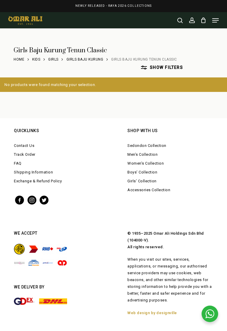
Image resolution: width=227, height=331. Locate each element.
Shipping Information (33, 172)
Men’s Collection (142, 154)
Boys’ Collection (142, 172)
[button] (215, 20)
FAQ (18, 163)
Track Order (24, 154)
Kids (36, 59)
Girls (53, 59)
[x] (44, 199)
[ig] (32, 199)
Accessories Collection (148, 190)
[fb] (19, 199)
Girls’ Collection (142, 181)
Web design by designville (152, 313)
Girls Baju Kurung (85, 59)
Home (19, 59)
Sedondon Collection (146, 145)
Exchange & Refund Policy (38, 181)
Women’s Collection (145, 163)
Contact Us (24, 145)
